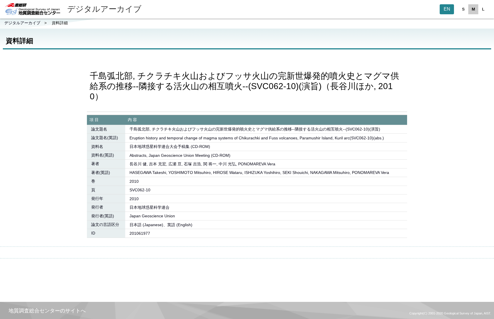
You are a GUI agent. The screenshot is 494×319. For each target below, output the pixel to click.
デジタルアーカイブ (22, 23)
